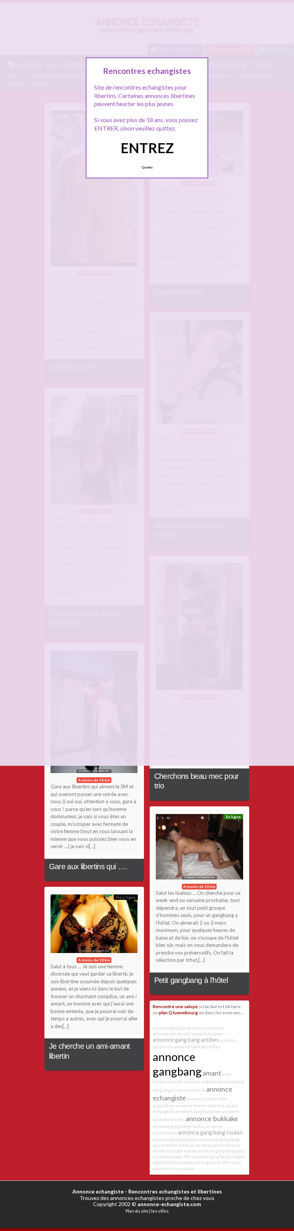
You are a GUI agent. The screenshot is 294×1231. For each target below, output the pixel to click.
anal (226, 1073)
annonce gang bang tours (177, 1139)
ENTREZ (147, 147)
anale (188, 1168)
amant (212, 1073)
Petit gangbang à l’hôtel (191, 980)
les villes (160, 1210)
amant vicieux (226, 1145)
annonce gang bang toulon (210, 1132)
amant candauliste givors (201, 1033)
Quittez (147, 167)
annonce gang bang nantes (179, 1126)
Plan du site (137, 1210)
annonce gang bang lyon (198, 1111)
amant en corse (167, 1168)
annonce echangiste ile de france (208, 1162)
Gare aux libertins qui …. (88, 866)
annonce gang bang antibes (186, 1039)
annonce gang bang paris (222, 1150)
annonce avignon (200, 1081)
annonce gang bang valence (179, 1027)
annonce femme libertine (200, 1105)
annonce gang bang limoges (218, 1156)
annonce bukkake (212, 1118)
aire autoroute (192, 1089)
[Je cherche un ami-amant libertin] (94, 925)
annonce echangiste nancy (186, 1145)
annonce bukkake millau (196, 1046)
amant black (164, 1162)
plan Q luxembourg (178, 1012)
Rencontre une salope (175, 1006)
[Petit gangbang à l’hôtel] (199, 848)
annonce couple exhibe (175, 1150)
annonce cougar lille (172, 1156)
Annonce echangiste (98, 1191)
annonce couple (168, 1081)
